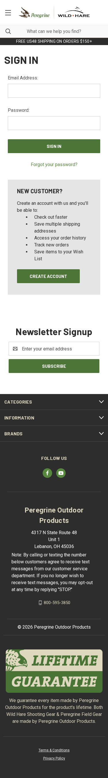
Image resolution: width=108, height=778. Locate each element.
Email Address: (23, 78)
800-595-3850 (57, 602)
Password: (18, 110)
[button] (54, 671)
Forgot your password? (54, 164)
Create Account (48, 276)
